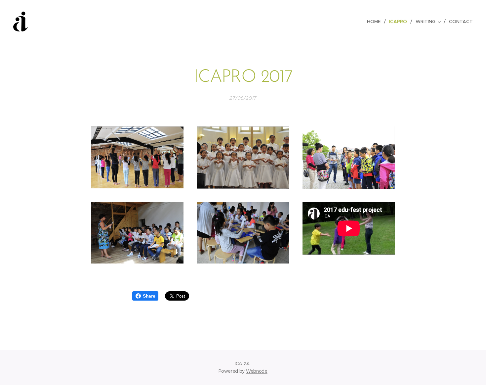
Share (149, 296)
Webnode (256, 371)
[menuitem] (375, 21)
